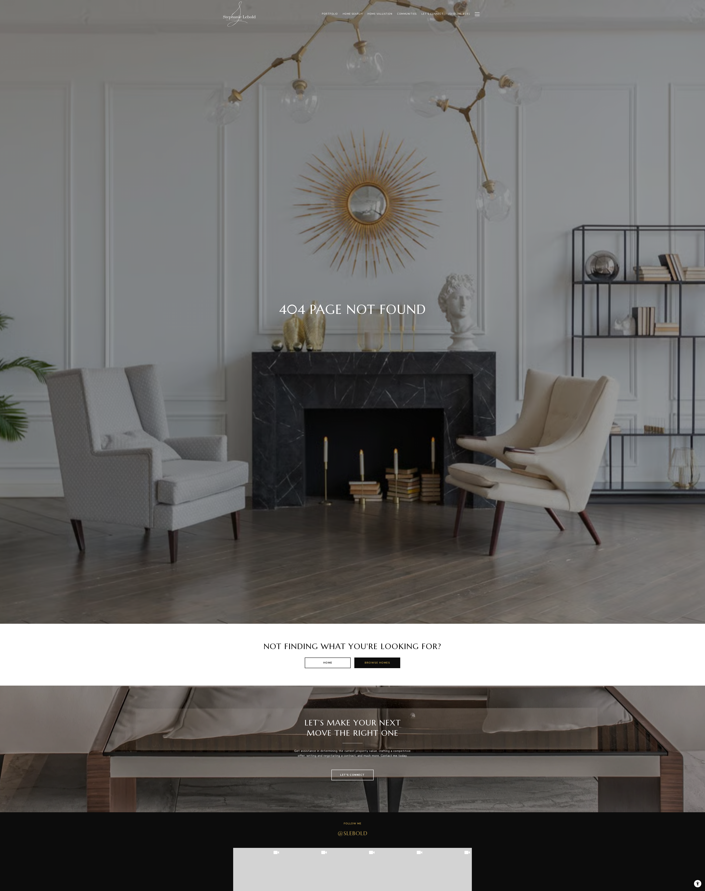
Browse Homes (377, 662)
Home (327, 662)
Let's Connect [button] (352, 775)
